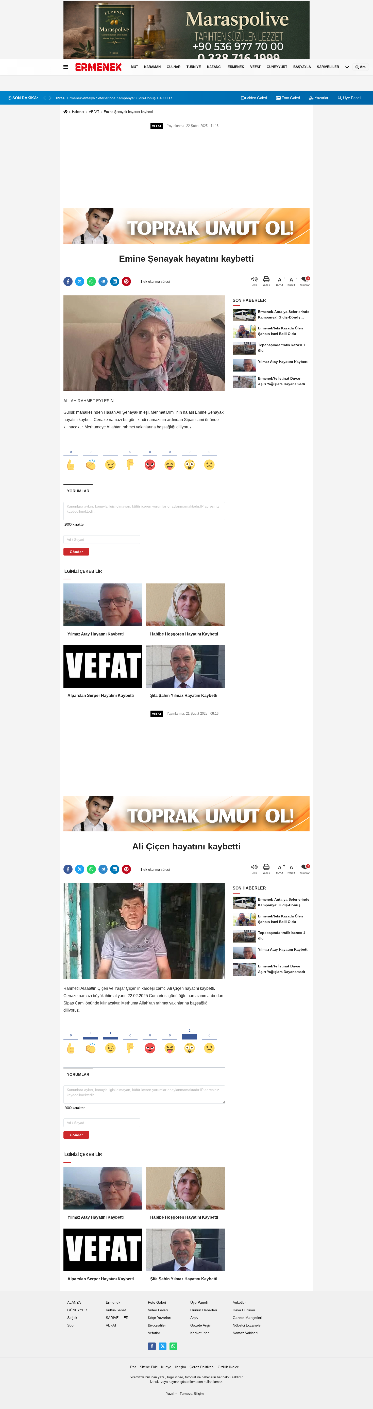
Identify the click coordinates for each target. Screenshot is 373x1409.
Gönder (76, 552)
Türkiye (194, 67)
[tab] (78, 491)
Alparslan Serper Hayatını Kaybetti (100, 695)
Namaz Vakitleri (245, 1333)
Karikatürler (199, 1333)
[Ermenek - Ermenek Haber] (98, 67)
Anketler (239, 1302)
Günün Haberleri (203, 1310)
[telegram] (103, 281)
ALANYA (74, 1302)
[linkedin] (114, 281)
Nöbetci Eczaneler (247, 1325)
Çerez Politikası (202, 1367)
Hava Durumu (244, 1310)
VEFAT (255, 67)
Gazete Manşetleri (247, 1318)
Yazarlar (321, 98)
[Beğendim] (70, 456)
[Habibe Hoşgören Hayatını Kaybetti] (185, 604)
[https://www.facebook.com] (152, 1346)
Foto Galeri (290, 98)
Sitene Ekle (149, 1367)
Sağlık (72, 1318)
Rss (133, 1367)
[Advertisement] (186, 168)
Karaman (152, 67)
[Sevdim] (110, 456)
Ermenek (236, 67)
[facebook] (68, 281)
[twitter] (79, 281)
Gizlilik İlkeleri (228, 1367)
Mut (134, 67)
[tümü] (347, 67)
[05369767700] (173, 1346)
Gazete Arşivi (200, 1325)
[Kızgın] (150, 456)
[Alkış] (90, 456)
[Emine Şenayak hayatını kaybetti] (144, 343)
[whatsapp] (91, 281)
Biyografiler (157, 1325)
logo (170, 1377)
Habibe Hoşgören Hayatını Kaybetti (184, 634)
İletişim (180, 1367)
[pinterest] (126, 281)
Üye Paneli (351, 98)
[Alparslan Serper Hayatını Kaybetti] (102, 666)
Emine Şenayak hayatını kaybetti (128, 112)
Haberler (78, 112)
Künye (166, 1367)
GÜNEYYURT (277, 67)
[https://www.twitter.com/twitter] (162, 1346)
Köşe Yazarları (159, 1318)
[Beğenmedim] (130, 456)
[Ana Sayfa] (65, 112)
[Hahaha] (169, 456)
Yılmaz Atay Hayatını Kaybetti (95, 634)
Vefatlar (154, 1333)
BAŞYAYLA (302, 67)
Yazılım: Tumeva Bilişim (185, 1394)
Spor (71, 1325)
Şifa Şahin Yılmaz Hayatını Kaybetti (183, 695)
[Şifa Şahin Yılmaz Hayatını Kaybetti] (185, 666)
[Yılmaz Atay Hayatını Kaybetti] (102, 604)
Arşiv (194, 1318)
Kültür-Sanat (116, 1310)
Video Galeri (256, 98)
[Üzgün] (209, 456)
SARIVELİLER (328, 67)
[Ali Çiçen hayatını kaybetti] (144, 931)
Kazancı (214, 67)
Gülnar (173, 67)
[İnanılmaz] (189, 456)
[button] (50, 98)
